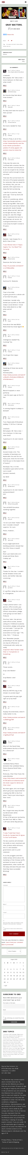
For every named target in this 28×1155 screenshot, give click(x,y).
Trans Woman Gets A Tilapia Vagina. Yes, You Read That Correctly (12, 247)
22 (23, 976)
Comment (5, 885)
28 (20, 979)
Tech (9, 1055)
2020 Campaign (13, 1034)
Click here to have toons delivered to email (12, 929)
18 (11, 976)
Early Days (5, 1042)
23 (5, 979)
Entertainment (6, 1043)
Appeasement (12, 1036)
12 (14, 972)
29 (23, 979)
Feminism (17, 1043)
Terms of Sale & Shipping (10, 1142)
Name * (5, 904)
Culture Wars (19, 44)
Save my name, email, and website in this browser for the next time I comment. (13, 923)
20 (17, 976)
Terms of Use (16, 1140)
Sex (19, 1054)
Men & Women (12, 1049)
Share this (10, 34)
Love (13, 1048)
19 (14, 976)
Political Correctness (16, 1051)
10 (8, 972)
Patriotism (8, 1051)
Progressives (21, 1052)
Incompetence (14, 1046)
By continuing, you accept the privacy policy (13, 1018)
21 (20, 976)
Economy (11, 1042)
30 (5, 982)
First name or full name (9, 1003)
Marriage (17, 1048)
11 (11, 972)
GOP (13, 1045)
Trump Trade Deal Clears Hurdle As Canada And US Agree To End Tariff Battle (14, 835)
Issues (10, 1048)
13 (17, 972)
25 (11, 979)
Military (18, 1049)
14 (20, 972)
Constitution (15, 1039)
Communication (7, 1039)
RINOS (15, 1054)
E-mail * (5, 912)
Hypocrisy (20, 1045)
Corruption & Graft (11, 44)
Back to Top (4, 1152)
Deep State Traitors (18, 1040)
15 (23, 972)
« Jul (5, 985)
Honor (16, 1045)
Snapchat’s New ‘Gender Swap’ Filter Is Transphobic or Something (13, 652)
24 (8, 979)
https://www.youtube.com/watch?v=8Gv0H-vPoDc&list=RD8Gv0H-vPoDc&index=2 (14, 377)
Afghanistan (20, 1034)
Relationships (10, 1054)
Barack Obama (10, 1037)
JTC (8, 663)
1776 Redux (6, 1034)
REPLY (4, 85)
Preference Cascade (12, 1052)
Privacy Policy (6, 1140)
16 (5, 976)
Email (4, 1009)
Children (17, 1037)
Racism (8, 46)
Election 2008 (17, 1042)
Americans (5, 1036)
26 (14, 979)
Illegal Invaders (7, 1046)
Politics (5, 1052)
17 (8, 976)
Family (4, 46)
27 (17, 979)
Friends (9, 1045)
